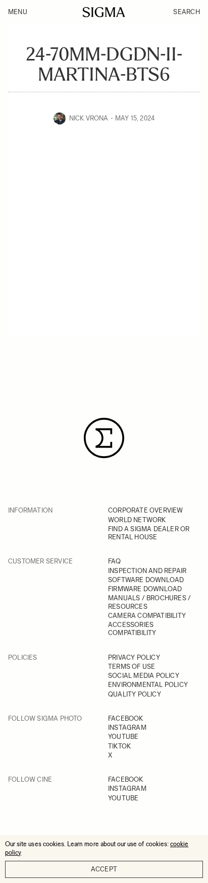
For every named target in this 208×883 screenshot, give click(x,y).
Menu (17, 12)
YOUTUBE (123, 736)
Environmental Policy (148, 684)
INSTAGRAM (127, 727)
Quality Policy (134, 694)
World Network (137, 520)
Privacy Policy (134, 657)
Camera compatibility (147, 615)
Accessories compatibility (132, 629)
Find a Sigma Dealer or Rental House (148, 533)
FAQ (114, 561)
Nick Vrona (89, 118)
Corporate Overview (145, 510)
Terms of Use (131, 666)
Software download (146, 580)
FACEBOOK (125, 718)
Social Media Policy (143, 675)
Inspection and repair (147, 571)
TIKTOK (119, 746)
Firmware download (145, 589)
